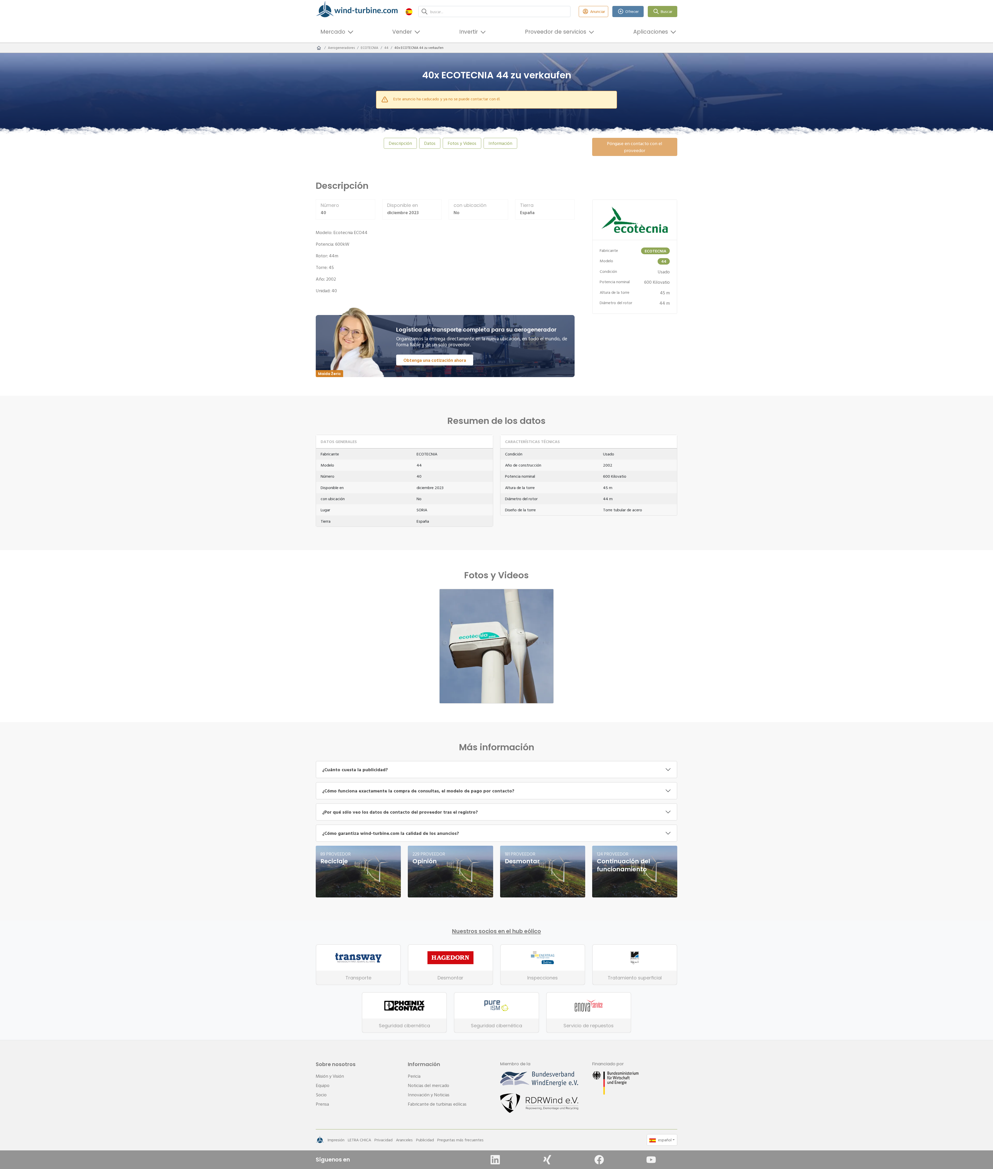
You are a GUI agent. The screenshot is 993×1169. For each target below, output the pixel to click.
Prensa (322, 1104)
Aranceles (404, 1139)
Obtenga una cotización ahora (434, 360)
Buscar (666, 11)
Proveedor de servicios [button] (555, 31)
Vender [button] (402, 31)
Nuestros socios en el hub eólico (496, 931)
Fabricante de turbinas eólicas (437, 1104)
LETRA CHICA (359, 1139)
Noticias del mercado (428, 1085)
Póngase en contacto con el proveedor (634, 146)
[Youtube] (651, 1159)
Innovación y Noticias (428, 1095)
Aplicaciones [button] (650, 31)
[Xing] (547, 1159)
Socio (321, 1095)
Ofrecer (632, 11)
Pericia (414, 1076)
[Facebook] (599, 1159)
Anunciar (597, 11)
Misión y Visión (330, 1076)
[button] (408, 11)
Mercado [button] (332, 31)
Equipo (322, 1085)
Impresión (335, 1139)
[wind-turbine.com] (319, 47)
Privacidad (383, 1139)
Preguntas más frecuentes (460, 1139)
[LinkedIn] (495, 1159)
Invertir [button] (468, 31)
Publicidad (425, 1139)
